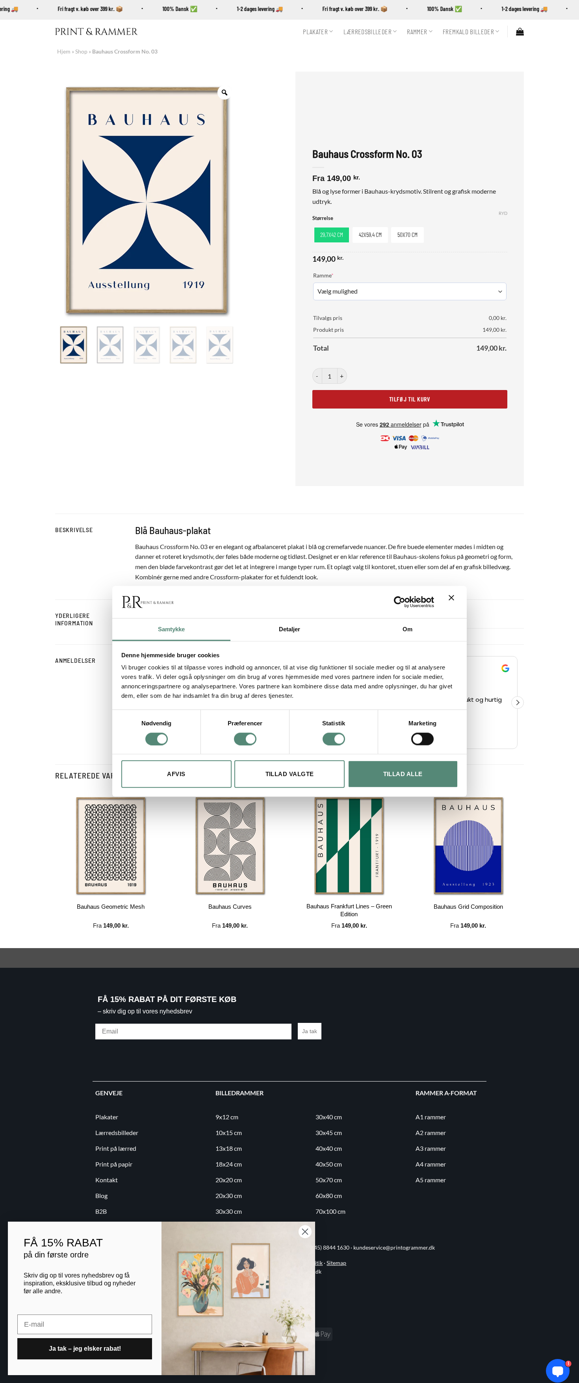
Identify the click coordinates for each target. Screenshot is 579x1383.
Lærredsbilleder (367, 31)
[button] (520, 31)
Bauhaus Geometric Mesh (111, 906)
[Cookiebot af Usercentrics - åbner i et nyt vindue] (399, 602)
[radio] (331, 235)
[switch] (245, 738)
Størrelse (322, 218)
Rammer (417, 31)
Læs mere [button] (493, 736)
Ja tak (309, 1031)
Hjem (64, 51)
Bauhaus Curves (230, 906)
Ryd (503, 213)
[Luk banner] (453, 602)
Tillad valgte (289, 774)
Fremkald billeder (468, 31)
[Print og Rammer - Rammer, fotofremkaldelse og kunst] (96, 31)
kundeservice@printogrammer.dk (394, 1247)
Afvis (176, 774)
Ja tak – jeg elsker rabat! (85, 1348)
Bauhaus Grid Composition (468, 906)
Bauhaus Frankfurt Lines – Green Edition (349, 910)
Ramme (335, 275)
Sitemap (336, 1263)
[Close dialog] (305, 1232)
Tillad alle (403, 774)
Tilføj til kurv (409, 399)
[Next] (523, 868)
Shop (81, 51)
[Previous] (55, 868)
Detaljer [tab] (290, 629)
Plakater (315, 31)
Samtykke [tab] (171, 629)
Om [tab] (407, 629)
